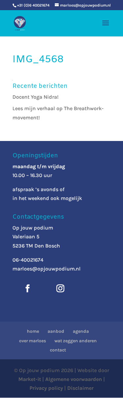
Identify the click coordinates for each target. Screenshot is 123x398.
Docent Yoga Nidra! (35, 97)
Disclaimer (80, 388)
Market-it (29, 379)
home (33, 331)
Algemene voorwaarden (73, 379)
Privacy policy (46, 388)
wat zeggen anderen (75, 341)
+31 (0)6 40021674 (33, 5)
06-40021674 (27, 260)
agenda (81, 331)
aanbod (56, 331)
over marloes (32, 341)
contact (58, 350)
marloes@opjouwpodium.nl (46, 269)
